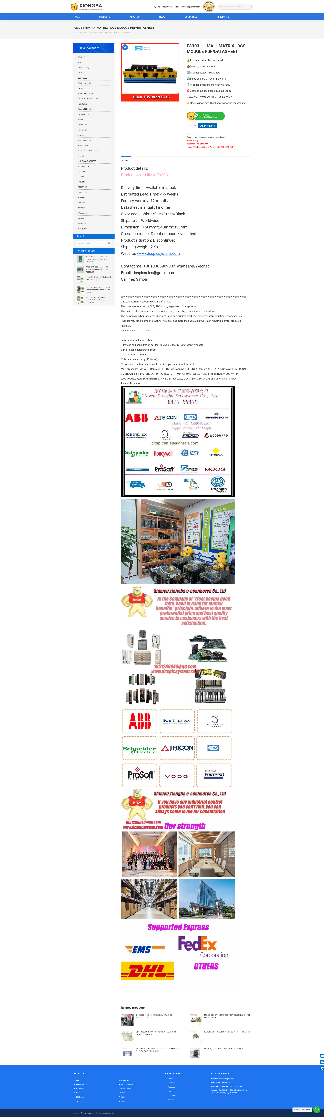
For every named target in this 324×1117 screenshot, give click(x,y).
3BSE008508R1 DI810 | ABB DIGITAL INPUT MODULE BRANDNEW (156, 1033)
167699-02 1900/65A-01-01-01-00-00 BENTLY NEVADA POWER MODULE (157, 1049)
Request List (172, 1099)
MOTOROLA (83, 166)
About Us (171, 1087)
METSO (81, 155)
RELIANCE (82, 187)
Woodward (82, 213)
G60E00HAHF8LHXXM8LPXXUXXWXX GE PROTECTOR (154, 1016)
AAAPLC (81, 57)
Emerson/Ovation (85, 93)
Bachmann (82, 78)
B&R (80, 72)
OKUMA (81, 171)
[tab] (126, 159)
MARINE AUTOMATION (88, 150)
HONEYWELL (83, 124)
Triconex (81, 207)
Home (170, 1078)
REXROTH (82, 192)
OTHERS (82, 176)
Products (171, 1083)
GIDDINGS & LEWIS (86, 114)
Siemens (81, 202)
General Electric (85, 109)
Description (126, 160)
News (170, 1091)
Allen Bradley (83, 67)
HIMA (80, 119)
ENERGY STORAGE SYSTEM (90, 98)
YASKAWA (82, 223)
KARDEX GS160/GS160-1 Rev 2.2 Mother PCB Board (227, 1031)
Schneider (82, 197)
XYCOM (81, 218)
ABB (80, 62)
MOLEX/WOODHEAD (87, 161)
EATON (81, 88)
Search (108, 243)
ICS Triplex (82, 129)
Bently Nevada (84, 83)
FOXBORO (82, 104)
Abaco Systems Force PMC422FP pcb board (223, 1048)
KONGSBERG (83, 145)
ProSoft (81, 181)
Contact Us (172, 1095)
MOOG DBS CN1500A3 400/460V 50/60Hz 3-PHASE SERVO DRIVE (227, 1016)
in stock (197, 134)
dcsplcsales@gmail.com (189, 7)
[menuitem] (75, 17)
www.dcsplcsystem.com (158, 253)
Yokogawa (82, 228)
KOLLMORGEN (84, 140)
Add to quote (207, 125)
